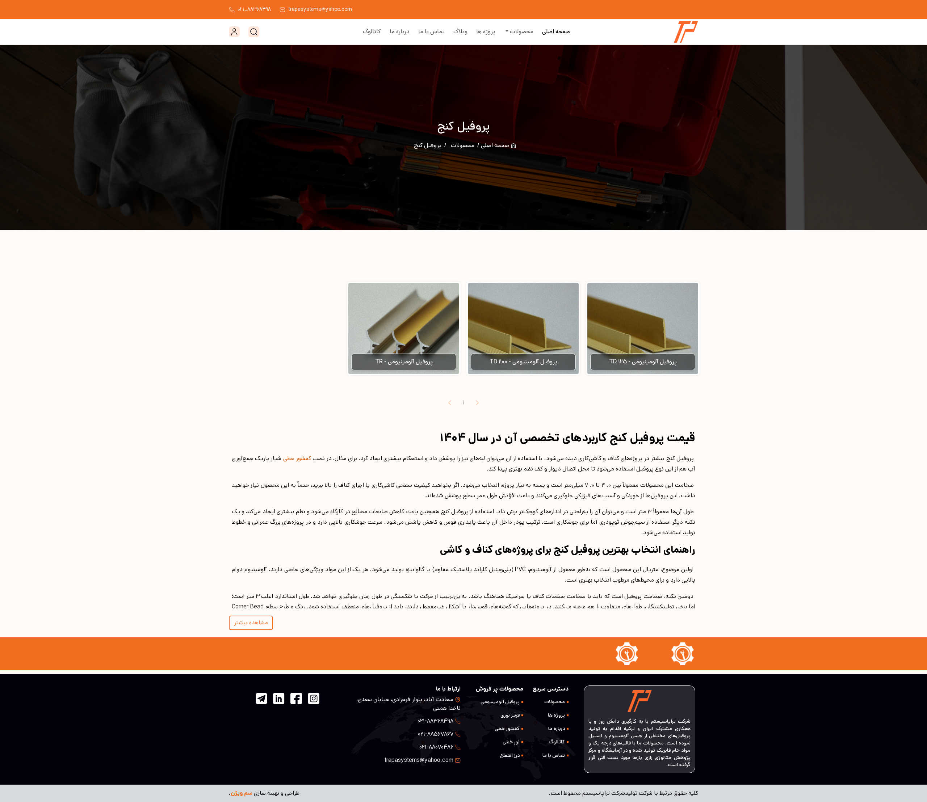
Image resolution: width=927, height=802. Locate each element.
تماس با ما (431, 32)
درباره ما (400, 32)
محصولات (520, 32)
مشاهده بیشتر (251, 623)
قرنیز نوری (510, 715)
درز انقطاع (510, 755)
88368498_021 (254, 9)
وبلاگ (460, 32)
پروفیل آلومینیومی (500, 701)
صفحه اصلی (556, 32)
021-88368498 (435, 721)
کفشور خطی (507, 728)
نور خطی (511, 742)
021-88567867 (435, 734)
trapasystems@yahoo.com (320, 9)
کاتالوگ (372, 32)
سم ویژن (241, 793)
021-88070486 (436, 747)
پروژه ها (485, 32)
